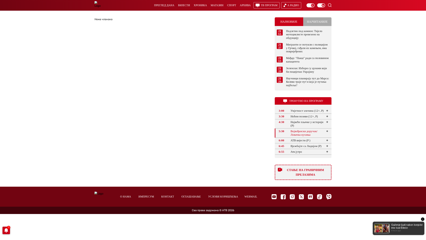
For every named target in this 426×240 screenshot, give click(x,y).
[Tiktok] (319, 196)
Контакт (167, 196)
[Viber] (328, 197)
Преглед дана (164, 5)
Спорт (231, 5)
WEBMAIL (250, 196)
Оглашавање (191, 196)
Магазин (217, 5)
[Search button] (329, 5)
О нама (125, 196)
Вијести (184, 5)
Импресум (146, 196)
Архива (245, 5)
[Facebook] (283, 196)
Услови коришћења (223, 196)
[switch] (311, 5)
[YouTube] (274, 196)
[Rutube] (310, 196)
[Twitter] (301, 196)
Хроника (200, 5)
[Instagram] (292, 196)
